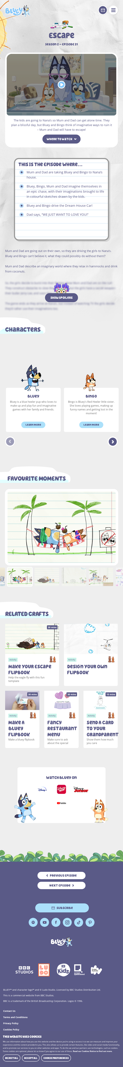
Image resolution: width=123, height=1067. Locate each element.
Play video (61, 84)
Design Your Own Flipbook (87, 670)
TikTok (78, 922)
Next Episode (59, 885)
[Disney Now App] (61, 789)
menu (113, 10)
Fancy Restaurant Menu (61, 729)
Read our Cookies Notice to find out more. (92, 1051)
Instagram (67, 922)
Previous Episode (63, 875)
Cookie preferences (56, 1058)
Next (113, 442)
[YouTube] (61, 803)
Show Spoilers (61, 298)
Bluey (33, 396)
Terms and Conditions (15, 1017)
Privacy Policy (10, 1023)
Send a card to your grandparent (101, 729)
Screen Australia (96, 970)
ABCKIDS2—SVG (63, 970)
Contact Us (9, 1010)
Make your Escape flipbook (29, 670)
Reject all (11, 1058)
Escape (18, 10)
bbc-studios (24, 970)
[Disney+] (42, 789)
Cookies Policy (11, 1029)
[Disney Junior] (81, 789)
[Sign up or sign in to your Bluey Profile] (102, 10)
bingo (91, 396)
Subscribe (65, 908)
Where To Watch (59, 139)
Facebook (55, 922)
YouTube (44, 922)
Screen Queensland (79, 970)
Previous (10, 442)
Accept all (30, 1058)
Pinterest (90, 922)
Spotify (33, 922)
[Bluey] (61, 941)
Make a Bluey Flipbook (19, 729)
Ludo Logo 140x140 (44, 970)
